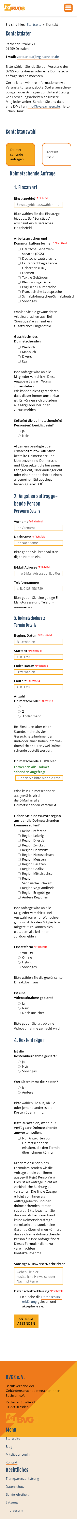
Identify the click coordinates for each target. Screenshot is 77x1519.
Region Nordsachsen (38, 855)
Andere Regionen (35, 897)
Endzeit (20, 681)
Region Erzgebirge (36, 892)
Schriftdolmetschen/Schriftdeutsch (48, 296)
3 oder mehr (31, 716)
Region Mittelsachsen (38, 873)
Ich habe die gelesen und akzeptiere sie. (42, 1301)
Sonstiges (29, 301)
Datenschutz (15, 1486)
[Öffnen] (68, 8)
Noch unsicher (33, 1013)
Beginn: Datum (25, 635)
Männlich (29, 352)
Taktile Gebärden (35, 277)
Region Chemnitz (35, 850)
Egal (25, 361)
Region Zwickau (33, 845)
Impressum (14, 1510)
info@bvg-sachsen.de (44, 106)
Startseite (13, 1438)
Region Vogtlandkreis (38, 888)
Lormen (28, 273)
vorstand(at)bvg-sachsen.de (38, 57)
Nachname (22, 537)
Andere (27, 1092)
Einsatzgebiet (24, 198)
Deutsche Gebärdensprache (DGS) (38, 251)
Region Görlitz (33, 869)
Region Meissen (34, 859)
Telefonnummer (26, 582)
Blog (9, 1446)
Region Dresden (34, 840)
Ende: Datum (24, 666)
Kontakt (11, 1462)
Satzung (12, 1502)
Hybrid (27, 962)
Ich (24, 1087)
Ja (23, 431)
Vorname (21, 521)
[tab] (20, 154)
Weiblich (28, 347)
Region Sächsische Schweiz (37, 880)
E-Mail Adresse (25, 567)
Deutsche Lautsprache (39, 258)
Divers (27, 356)
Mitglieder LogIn (18, 1454)
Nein (25, 436)
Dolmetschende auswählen (35, 766)
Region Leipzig (33, 835)
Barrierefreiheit (17, 1494)
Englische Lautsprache (39, 287)
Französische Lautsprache (42, 291)
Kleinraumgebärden (37, 282)
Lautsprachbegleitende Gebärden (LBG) (39, 265)
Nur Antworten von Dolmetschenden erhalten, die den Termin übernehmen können (41, 1145)
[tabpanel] (38, 757)
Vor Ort (27, 953)
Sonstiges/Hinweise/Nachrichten (38, 1264)
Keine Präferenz (34, 831)
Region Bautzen (34, 864)
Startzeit (20, 651)
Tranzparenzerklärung (22, 1478)
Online (27, 957)
